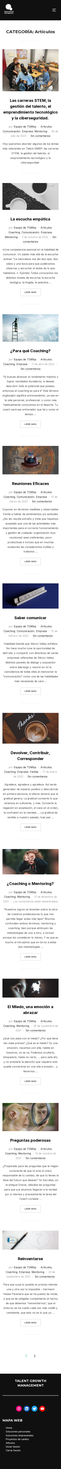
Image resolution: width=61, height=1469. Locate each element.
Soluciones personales (18, 1431)
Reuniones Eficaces (30, 483)
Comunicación (11, 131)
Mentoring (40, 131)
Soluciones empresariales (20, 1435)
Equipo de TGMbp (25, 126)
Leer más (33, 292)
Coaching (14, 232)
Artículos (46, 126)
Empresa (27, 131)
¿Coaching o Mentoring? (30, 883)
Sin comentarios (40, 135)
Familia (34, 771)
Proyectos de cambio (17, 1439)
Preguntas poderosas (30, 1140)
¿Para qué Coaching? (30, 350)
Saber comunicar (30, 617)
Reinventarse (30, 1258)
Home (9, 1427)
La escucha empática (30, 219)
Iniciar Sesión (13, 1446)
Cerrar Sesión (13, 1450)
